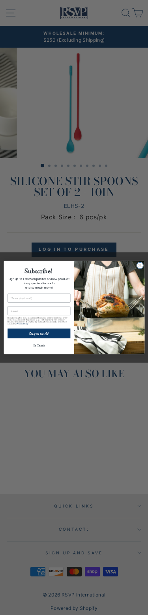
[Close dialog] (140, 265)
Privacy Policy (22, 324)
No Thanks (38, 345)
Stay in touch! (39, 333)
